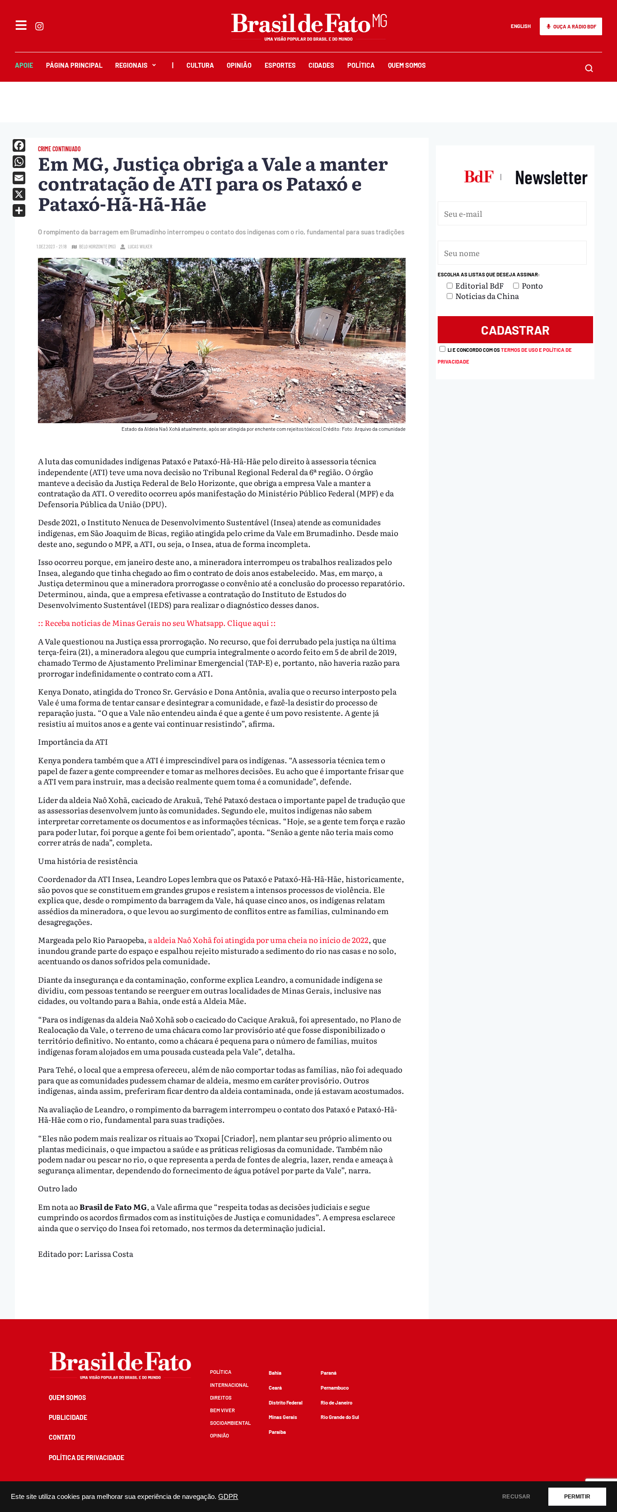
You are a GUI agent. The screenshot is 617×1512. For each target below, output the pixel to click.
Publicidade (68, 1417)
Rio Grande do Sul (340, 1417)
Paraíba (277, 1432)
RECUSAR (516, 1496)
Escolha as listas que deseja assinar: (489, 274)
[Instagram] (39, 26)
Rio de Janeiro (336, 1402)
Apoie (24, 65)
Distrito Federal (286, 1402)
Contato (62, 1437)
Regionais (131, 65)
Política (361, 65)
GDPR (228, 1496)
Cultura (200, 65)
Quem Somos (407, 65)
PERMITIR (577, 1496)
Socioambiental (230, 1423)
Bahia (275, 1373)
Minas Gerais (283, 1417)
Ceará (275, 1388)
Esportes (280, 65)
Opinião (239, 65)
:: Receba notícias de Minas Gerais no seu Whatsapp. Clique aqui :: (157, 622)
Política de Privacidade (86, 1457)
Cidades (321, 65)
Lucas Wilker (140, 246)
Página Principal (74, 65)
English (521, 26)
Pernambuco (335, 1388)
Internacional (229, 1385)
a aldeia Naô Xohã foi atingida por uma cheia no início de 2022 (258, 939)
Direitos (221, 1397)
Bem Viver (222, 1410)
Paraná (329, 1373)
